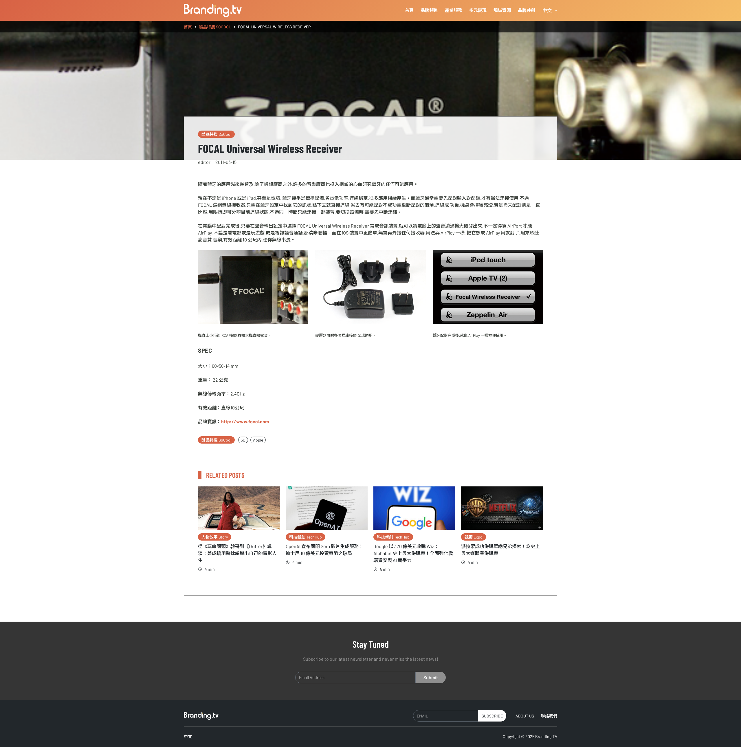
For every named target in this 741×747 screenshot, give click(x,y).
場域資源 (502, 10)
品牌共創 (526, 10)
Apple (258, 439)
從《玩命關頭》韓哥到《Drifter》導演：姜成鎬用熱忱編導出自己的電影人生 (237, 553)
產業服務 (453, 10)
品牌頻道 (429, 10)
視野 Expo (474, 536)
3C (243, 439)
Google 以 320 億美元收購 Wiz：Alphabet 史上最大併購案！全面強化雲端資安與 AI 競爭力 (413, 553)
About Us (525, 715)
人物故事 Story (214, 536)
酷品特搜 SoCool (216, 134)
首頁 (409, 10)
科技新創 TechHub (305, 536)
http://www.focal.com (245, 421)
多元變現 (478, 10)
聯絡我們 (549, 715)
